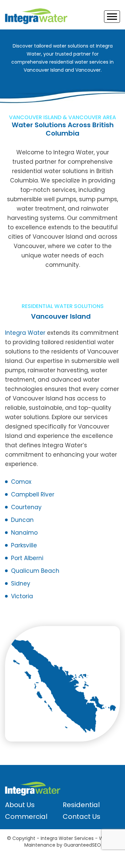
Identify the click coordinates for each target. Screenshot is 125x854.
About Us (20, 804)
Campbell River (32, 494)
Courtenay (26, 507)
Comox (21, 482)
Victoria (22, 596)
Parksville (24, 545)
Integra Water (25, 333)
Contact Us (81, 816)
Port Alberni (27, 558)
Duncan (22, 520)
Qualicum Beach (35, 571)
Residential (81, 804)
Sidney (20, 583)
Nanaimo (24, 533)
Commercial (26, 816)
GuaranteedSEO (82, 845)
